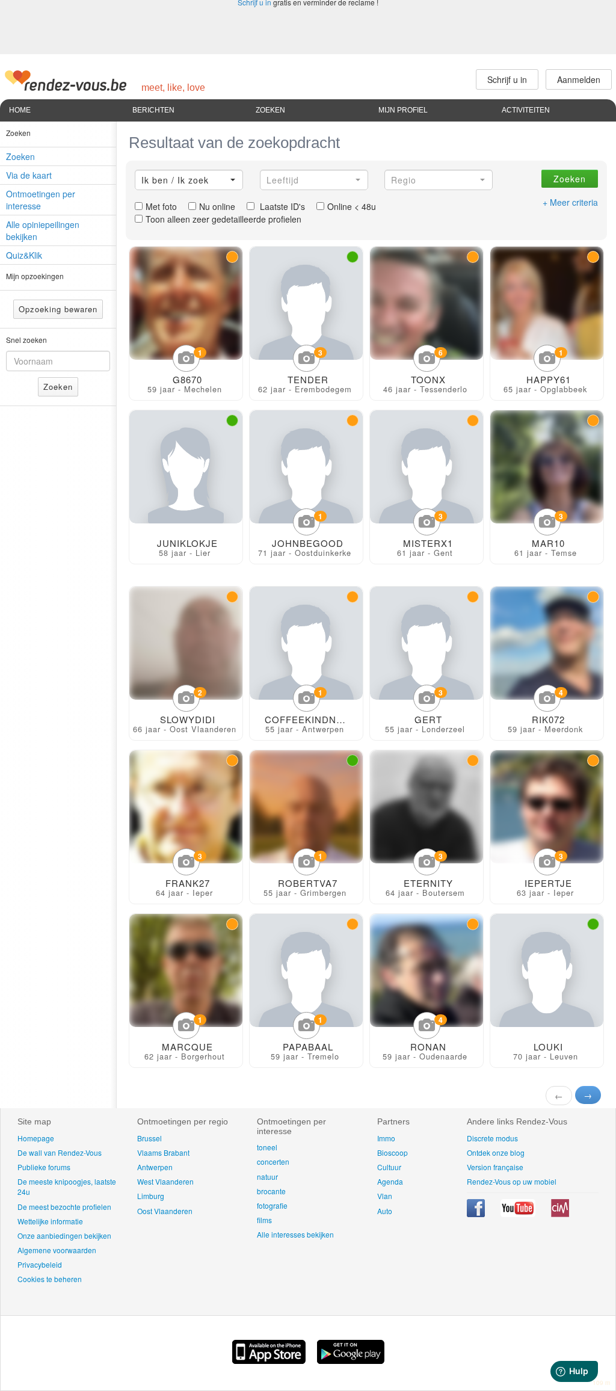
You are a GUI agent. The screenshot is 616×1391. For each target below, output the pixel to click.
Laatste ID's (281, 206)
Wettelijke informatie (50, 1221)
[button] (189, 180)
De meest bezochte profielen (64, 1206)
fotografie (272, 1205)
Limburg (150, 1196)
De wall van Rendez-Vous (59, 1152)
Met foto (161, 206)
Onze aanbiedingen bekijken (64, 1235)
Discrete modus (492, 1138)
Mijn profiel (403, 110)
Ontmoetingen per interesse (40, 200)
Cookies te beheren (49, 1279)
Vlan (384, 1196)
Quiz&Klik (24, 255)
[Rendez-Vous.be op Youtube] (518, 1214)
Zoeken (270, 110)
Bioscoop (392, 1152)
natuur (267, 1176)
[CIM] (560, 1214)
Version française (495, 1167)
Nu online (217, 206)
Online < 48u (351, 206)
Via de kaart (29, 175)
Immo (386, 1138)
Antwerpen (155, 1167)
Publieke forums (43, 1167)
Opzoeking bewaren (58, 309)
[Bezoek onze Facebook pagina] (477, 1214)
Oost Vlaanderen (164, 1211)
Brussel (149, 1138)
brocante (271, 1191)
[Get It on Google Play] (350, 1360)
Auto (384, 1211)
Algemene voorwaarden (56, 1250)
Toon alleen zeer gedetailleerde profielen (223, 219)
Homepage (35, 1138)
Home (20, 110)
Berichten (153, 110)
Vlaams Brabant (163, 1152)
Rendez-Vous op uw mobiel (511, 1181)
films (264, 1220)
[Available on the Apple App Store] (270, 1360)
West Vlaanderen (165, 1181)
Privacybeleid (39, 1264)
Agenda (390, 1181)
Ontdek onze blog (496, 1152)
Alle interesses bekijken (295, 1234)
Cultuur (389, 1167)
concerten (273, 1161)
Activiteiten (526, 110)
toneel (267, 1147)
